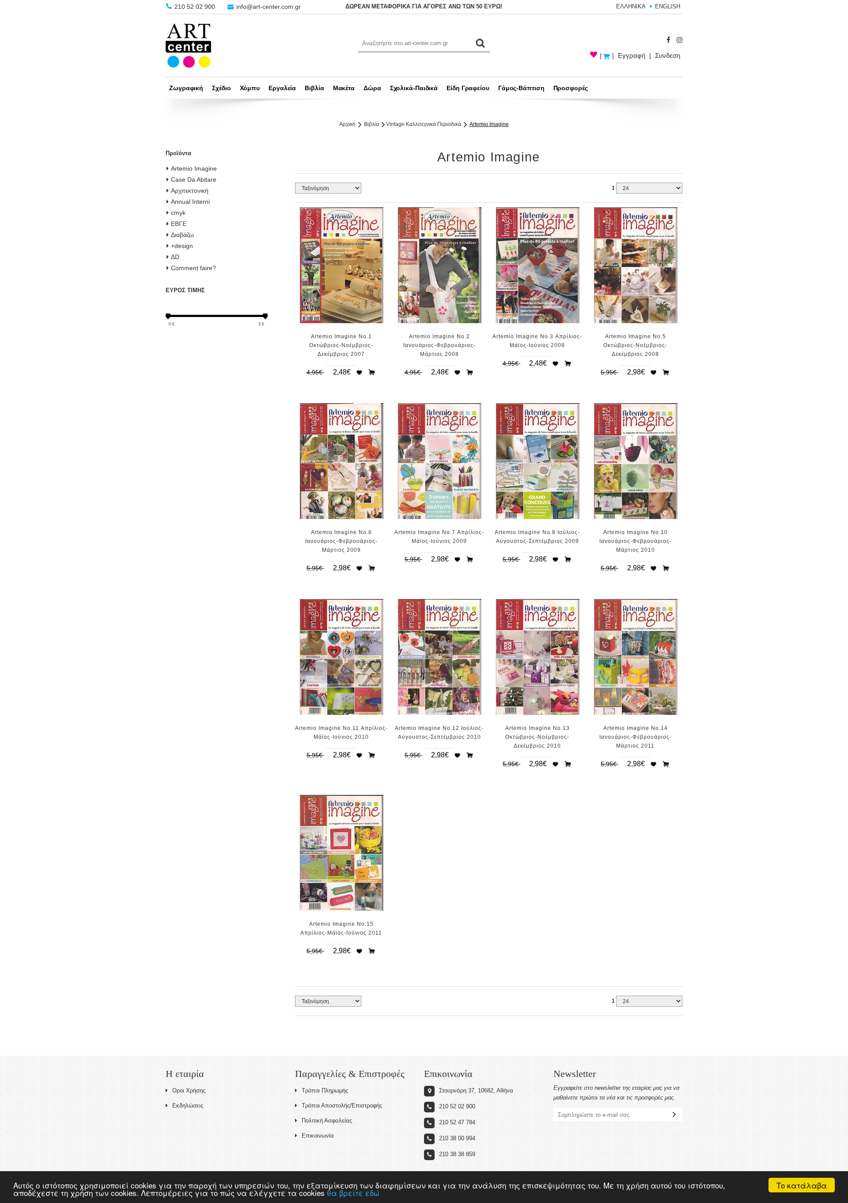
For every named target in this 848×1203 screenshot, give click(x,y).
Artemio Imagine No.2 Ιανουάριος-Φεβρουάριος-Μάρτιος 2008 (439, 345)
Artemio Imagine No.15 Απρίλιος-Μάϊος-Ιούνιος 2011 (341, 928)
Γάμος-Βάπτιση (521, 88)
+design (182, 245)
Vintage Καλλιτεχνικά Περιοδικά (423, 124)
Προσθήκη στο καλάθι (371, 372)
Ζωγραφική (186, 88)
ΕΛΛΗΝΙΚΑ (631, 6)
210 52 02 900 (195, 6)
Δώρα (372, 88)
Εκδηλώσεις (187, 1105)
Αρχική (347, 124)
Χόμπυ (250, 88)
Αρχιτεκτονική (189, 190)
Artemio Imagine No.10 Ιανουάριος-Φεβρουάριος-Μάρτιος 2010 (635, 541)
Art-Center (188, 45)
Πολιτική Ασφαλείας (327, 1120)
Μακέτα (344, 88)
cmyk (178, 212)
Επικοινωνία (318, 1135)
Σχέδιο (221, 88)
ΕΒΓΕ (178, 223)
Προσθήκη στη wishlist (359, 372)
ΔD (175, 256)
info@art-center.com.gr (268, 6)
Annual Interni (190, 201)
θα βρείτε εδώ (353, 1192)
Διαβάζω (182, 234)
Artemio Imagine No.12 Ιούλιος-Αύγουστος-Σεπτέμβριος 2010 (439, 732)
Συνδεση (667, 55)
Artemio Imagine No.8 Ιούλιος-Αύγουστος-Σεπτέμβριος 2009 (537, 536)
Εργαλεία (282, 88)
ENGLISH (667, 6)
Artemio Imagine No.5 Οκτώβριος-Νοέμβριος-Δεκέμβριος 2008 (635, 345)
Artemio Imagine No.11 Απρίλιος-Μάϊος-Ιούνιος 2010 (341, 732)
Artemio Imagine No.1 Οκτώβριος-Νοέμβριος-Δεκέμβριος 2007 (341, 345)
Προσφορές (570, 88)
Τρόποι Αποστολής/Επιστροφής (342, 1105)
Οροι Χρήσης (188, 1090)
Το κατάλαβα (801, 1185)
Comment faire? (193, 267)
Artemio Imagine (194, 168)
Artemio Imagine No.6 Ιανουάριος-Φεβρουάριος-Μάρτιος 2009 (341, 541)
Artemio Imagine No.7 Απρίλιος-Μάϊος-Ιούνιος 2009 (439, 536)
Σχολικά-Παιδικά (414, 88)
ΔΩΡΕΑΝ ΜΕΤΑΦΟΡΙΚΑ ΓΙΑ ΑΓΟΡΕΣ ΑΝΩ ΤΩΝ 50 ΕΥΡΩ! (423, 6)
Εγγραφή (631, 55)
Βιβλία (314, 88)
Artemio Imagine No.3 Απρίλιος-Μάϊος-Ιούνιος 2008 (537, 340)
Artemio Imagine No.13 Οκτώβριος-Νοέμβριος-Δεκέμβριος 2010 (537, 737)
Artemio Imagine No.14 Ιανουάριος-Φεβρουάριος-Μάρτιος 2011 (635, 737)
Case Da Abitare (193, 179)
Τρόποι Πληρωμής (325, 1090)
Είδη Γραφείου (468, 88)
